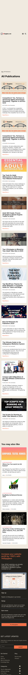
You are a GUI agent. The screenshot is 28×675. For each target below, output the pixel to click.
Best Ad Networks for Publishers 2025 (10, 322)
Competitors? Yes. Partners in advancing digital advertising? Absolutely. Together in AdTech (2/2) (13, 100)
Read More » (5, 115)
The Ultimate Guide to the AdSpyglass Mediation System (13, 343)
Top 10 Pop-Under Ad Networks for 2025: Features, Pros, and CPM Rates (13, 530)
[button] (23, 33)
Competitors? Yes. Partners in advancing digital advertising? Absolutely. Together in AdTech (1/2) (13, 138)
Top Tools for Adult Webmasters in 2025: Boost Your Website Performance (12, 176)
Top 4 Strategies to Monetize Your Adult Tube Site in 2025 (12, 250)
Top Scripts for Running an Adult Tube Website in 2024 (12, 415)
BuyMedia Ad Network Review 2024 (12, 495)
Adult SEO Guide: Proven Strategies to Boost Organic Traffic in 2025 (12, 214)
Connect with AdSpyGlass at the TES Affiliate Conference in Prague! (13, 378)
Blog (2, 71)
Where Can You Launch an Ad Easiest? (12, 465)
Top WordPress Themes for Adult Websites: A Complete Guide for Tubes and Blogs (12, 285)
